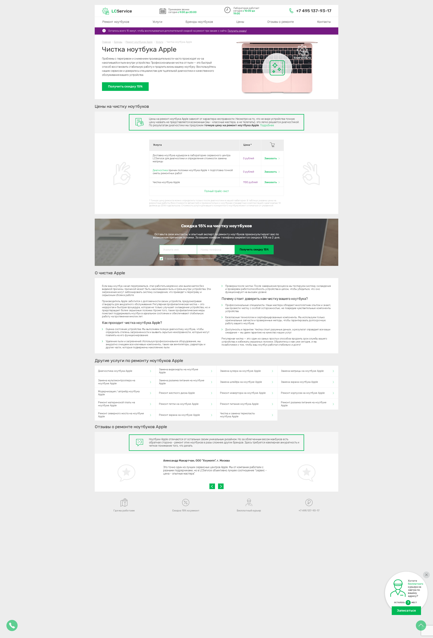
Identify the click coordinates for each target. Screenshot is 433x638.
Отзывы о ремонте (280, 22)
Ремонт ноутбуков (115, 22)
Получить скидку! (237, 30)
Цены (240, 22)
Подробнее (267, 125)
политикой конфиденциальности (185, 258)
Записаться (406, 610)
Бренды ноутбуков (199, 22)
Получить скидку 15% (125, 86)
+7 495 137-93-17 (313, 10)
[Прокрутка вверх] (421, 626)
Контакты (324, 22)
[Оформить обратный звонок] (12, 626)
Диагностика (160, 170)
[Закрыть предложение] (426, 574)
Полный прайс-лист (216, 191)
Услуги (157, 22)
